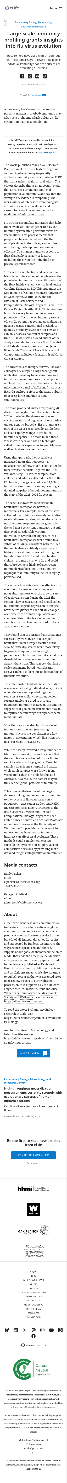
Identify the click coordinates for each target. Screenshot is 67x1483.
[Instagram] (42, 1332)
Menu (53, 8)
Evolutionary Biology (26, 22)
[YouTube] (51, 1332)
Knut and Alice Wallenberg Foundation (31, 991)
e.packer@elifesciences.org (22, 882)
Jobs (33, 1276)
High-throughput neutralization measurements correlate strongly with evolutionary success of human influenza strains (33, 1095)
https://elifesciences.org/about (24, 1001)
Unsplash (51, 152)
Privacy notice (33, 1163)
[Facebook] (33, 1338)
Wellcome (26, 997)
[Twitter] (24, 1332)
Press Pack (27, 84)
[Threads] (60, 1332)
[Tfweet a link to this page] (30, 76)
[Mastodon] (33, 1332)
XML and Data (33, 1317)
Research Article (13, 1116)
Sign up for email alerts (33, 1155)
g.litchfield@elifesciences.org (23, 903)
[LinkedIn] (15, 1332)
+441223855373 (14, 886)
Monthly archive (33, 1304)
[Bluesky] (6, 1332)
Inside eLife (33, 1300)
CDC (40, 152)
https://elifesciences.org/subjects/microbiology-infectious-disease (33, 1041)
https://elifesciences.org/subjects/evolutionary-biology (33, 1020)
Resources (33, 1313)
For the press (33, 1309)
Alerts (33, 1284)
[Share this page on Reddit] (45, 76)
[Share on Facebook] (22, 76)
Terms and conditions (33, 1292)
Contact (33, 1288)
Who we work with (33, 1280)
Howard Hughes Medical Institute (32, 987)
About (33, 1271)
